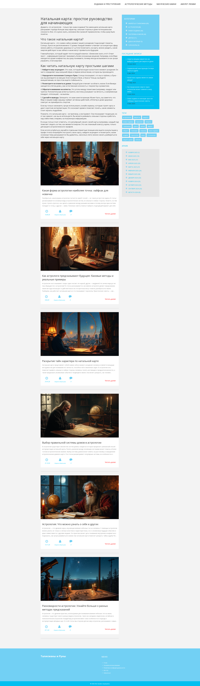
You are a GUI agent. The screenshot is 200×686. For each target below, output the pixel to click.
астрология (127, 117)
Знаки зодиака (135, 31)
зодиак (125, 135)
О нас (105, 663)
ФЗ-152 (106, 670)
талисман (134, 131)
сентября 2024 (135, 189)
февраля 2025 (134, 171)
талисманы (127, 126)
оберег (125, 131)
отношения (152, 135)
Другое (132, 38)
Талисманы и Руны (16, 4)
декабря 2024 (134, 178)
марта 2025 (134, 167)
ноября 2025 (134, 152)
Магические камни (166, 4)
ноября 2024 (134, 181)
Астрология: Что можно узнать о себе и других (70, 524)
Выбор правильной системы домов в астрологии (71, 442)
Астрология (134, 27)
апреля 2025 (134, 163)
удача (136, 126)
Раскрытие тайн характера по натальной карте (70, 361)
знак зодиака (153, 131)
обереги (148, 122)
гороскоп (139, 122)
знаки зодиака (128, 122)
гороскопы (134, 135)
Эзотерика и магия (137, 34)
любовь (138, 140)
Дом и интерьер (135, 41)
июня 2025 (133, 156)
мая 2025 (133, 160)
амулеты (137, 117)
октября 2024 (134, 185)
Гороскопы (133, 45)
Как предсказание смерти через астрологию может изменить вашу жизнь (139, 89)
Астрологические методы (138, 4)
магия (143, 126)
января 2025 (134, 174)
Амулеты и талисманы (138, 23)
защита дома (127, 140)
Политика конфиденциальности (114, 668)
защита (145, 117)
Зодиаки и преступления (107, 4)
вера (143, 135)
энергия (143, 131)
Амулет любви (188, 4)
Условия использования (112, 665)
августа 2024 (134, 192)
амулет (150, 126)
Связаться (107, 673)
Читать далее (110, 214)
